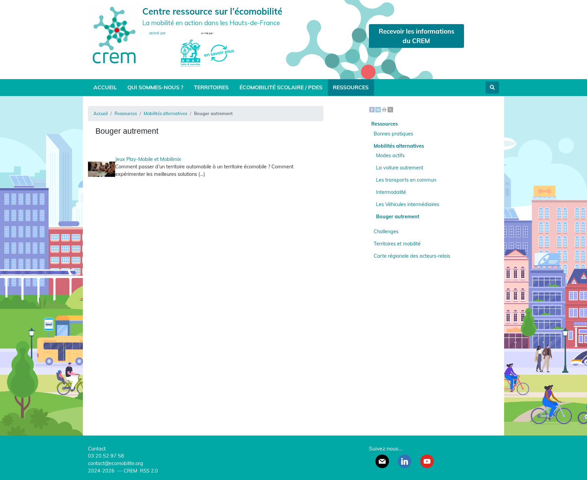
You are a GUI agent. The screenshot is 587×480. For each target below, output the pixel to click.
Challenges (386, 231)
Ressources (351, 87)
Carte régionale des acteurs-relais (412, 256)
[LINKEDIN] (404, 461)
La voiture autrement (399, 168)
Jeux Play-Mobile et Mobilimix (148, 159)
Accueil (105, 87)
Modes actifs (390, 155)
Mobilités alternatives (165, 113)
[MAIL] (382, 461)
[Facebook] (372, 109)
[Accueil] (115, 34)
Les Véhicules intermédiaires (407, 204)
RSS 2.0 (148, 471)
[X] (390, 109)
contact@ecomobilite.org (115, 463)
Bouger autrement (397, 217)
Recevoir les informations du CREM (416, 36)
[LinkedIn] (378, 109)
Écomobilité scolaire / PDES (280, 87)
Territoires (211, 87)
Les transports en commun (406, 180)
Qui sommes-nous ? (155, 87)
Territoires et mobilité (397, 244)
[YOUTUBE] (427, 461)
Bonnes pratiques (393, 134)
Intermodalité (391, 192)
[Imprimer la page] (384, 109)
